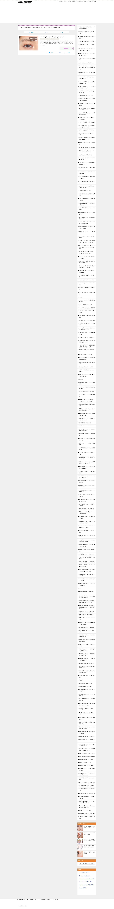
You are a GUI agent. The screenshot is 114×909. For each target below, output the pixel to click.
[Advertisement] (57, 14)
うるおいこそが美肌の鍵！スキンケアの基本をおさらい (87, 99)
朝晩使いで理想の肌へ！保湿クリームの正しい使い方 (87, 545)
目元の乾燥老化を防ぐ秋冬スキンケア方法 (87, 618)
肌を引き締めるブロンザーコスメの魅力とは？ (87, 695)
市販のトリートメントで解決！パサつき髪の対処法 (87, 486)
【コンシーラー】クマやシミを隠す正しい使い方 (87, 92)
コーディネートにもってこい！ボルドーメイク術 (87, 158)
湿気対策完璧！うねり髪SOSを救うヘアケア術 (87, 575)
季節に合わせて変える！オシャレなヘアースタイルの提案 (87, 467)
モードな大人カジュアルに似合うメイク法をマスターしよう (87, 328)
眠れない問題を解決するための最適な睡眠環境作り (87, 640)
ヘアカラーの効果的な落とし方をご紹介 (87, 288)
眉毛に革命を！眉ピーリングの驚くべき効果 (87, 631)
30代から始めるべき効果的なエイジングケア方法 (87, 37)
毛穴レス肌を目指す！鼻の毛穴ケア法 (87, 561)
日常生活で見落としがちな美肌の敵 (86, 508)
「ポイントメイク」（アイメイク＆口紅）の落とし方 (87, 82)
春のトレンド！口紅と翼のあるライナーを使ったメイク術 (87, 522)
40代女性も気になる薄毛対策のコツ (86, 62)
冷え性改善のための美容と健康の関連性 (87, 395)
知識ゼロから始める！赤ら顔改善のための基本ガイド (87, 654)
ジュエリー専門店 (82, 887)
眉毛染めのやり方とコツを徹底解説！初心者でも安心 (87, 635)
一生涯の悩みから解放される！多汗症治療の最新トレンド (87, 341)
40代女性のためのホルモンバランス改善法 (87, 59)
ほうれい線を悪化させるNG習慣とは (87, 130)
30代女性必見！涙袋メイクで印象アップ (87, 45)
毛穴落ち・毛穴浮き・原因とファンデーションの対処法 (87, 565)
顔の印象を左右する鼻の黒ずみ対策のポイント (87, 769)
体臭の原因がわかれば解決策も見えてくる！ (87, 363)
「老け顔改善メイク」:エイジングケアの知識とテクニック (87, 87)
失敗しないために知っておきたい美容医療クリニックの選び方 (87, 462)
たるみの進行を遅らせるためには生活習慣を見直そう (87, 113)
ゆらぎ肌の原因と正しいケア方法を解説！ (87, 143)
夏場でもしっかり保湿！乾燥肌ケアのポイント (87, 439)
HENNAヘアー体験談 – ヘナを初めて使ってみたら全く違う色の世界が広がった (87, 67)
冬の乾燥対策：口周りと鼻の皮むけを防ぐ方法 (87, 388)
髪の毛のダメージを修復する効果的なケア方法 (87, 797)
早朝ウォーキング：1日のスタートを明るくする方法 (87, 512)
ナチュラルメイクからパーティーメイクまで (87, 208)
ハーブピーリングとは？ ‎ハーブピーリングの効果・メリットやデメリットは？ (87, 247)
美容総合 (81, 680)
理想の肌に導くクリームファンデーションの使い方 (87, 584)
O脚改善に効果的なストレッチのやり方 (87, 73)
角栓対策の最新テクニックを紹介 (86, 759)
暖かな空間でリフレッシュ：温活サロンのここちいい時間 (87, 540)
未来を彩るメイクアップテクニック (86, 554)
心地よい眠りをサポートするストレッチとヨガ (87, 495)
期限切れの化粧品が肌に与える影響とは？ (87, 550)
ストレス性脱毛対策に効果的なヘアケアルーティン (87, 168)
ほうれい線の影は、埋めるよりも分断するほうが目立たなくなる (87, 126)
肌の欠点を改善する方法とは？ (85, 686)
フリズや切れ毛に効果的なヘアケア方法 (87, 276)
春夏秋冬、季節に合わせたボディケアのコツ (87, 536)
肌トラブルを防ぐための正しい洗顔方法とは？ (87, 699)
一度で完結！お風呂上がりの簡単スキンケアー (87, 333)
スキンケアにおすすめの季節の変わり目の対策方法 (87, 163)
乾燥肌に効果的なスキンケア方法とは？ (86, 350)
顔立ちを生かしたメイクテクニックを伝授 (87, 778)
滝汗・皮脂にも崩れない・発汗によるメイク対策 (87, 579)
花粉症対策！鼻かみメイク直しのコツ (87, 736)
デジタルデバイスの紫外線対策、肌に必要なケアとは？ (87, 186)
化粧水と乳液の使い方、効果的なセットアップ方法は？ (87, 414)
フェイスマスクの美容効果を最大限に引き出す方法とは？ (87, 262)
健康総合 (81, 379)
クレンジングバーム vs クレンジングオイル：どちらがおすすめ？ (87, 151)
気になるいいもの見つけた (84, 875)
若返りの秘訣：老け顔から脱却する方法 (87, 740)
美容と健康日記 (25, 2)
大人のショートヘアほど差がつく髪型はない (87, 444)
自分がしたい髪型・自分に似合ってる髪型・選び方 (87, 723)
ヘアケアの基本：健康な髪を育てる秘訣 (87, 293)
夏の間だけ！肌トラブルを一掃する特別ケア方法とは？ (87, 430)
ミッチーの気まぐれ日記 (84, 872)
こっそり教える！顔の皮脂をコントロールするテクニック (87, 109)
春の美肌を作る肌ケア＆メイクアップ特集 (87, 531)
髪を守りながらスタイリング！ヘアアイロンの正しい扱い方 (87, 802)
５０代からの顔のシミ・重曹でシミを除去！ (87, 817)
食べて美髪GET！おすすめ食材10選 (86, 785)
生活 (80, 588)
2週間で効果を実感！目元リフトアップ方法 (87, 32)
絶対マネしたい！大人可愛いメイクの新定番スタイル (87, 667)
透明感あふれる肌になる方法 (85, 762)
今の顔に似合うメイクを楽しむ (85, 354)
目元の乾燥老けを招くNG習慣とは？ (87, 614)
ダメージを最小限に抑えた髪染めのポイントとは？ (87, 177)
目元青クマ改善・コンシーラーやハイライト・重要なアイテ (87, 623)
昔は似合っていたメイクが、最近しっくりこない (87, 517)
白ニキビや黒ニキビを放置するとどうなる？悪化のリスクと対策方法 (87, 601)
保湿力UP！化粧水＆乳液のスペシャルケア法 (86, 370)
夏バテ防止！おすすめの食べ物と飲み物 (87, 434)
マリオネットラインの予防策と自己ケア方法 (87, 311)
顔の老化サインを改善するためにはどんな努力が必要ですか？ (87, 774)
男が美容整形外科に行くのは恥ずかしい (87, 592)
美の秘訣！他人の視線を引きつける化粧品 (87, 676)
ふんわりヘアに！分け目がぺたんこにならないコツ (87, 118)
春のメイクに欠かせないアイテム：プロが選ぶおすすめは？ (87, 526)
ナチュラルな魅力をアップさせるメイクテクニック (52, 37)
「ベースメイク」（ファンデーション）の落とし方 (86, 77)
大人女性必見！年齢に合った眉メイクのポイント (87, 458)
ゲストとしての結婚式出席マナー (86, 154)
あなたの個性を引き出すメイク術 (86, 95)
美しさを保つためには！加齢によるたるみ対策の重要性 (87, 671)
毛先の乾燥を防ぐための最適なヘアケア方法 (87, 558)
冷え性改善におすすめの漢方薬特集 (86, 391)
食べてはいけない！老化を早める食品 (87, 782)
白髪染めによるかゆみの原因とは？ (86, 611)
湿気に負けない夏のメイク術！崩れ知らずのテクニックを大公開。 (87, 570)
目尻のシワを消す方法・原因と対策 (86, 627)
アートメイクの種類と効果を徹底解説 (87, 147)
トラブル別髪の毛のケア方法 (85, 190)
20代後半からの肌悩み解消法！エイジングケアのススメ (87, 27)
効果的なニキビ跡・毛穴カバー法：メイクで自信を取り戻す (87, 409)
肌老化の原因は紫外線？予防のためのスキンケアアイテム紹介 (87, 704)
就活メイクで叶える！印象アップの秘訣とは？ (87, 481)
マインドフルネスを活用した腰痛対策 (87, 307)
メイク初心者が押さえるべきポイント (87, 320)
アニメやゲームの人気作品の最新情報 (86, 884)
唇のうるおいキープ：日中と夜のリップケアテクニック (87, 419)
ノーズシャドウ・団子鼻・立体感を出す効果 (87, 237)
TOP (23, 899)
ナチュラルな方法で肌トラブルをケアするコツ (87, 199)
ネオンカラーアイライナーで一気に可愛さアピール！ (87, 232)
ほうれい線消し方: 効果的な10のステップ (87, 134)
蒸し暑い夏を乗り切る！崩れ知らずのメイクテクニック (87, 744)
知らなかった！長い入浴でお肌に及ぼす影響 (87, 645)
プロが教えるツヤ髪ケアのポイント (86, 279)
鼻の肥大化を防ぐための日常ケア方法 (87, 813)
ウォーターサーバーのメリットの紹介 (86, 878)
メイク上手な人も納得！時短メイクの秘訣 (87, 316)
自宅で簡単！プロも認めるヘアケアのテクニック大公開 (87, 727)
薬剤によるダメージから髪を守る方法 (87, 756)
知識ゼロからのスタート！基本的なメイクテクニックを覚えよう (87, 650)
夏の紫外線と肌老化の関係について (86, 426)
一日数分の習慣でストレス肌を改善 (86, 337)
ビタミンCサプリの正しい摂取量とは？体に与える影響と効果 (86, 252)
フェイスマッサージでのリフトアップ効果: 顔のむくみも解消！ (87, 266)
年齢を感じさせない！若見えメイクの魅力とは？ (87, 491)
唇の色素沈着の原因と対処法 (85, 422)
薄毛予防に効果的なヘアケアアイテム (87, 753)
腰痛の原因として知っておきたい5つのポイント (87, 718)
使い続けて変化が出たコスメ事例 (86, 366)
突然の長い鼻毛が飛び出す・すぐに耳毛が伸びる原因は (87, 659)
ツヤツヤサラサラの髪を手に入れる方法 (87, 182)
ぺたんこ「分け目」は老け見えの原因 (87, 122)
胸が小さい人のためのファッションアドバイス (87, 709)
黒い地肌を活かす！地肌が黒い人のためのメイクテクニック (87, 806)
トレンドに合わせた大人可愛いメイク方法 (87, 194)
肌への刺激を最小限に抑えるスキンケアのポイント (87, 690)
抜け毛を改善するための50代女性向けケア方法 (87, 505)
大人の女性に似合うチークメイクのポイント (87, 448)
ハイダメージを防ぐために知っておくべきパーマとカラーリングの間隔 (87, 241)
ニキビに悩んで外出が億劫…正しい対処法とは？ (87, 218)
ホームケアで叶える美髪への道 (85, 304)
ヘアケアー (81, 297)
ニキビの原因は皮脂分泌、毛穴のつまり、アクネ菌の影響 (87, 222)
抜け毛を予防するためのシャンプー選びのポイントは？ (87, 500)
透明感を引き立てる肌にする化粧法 (86, 765)
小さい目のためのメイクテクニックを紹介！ (87, 472)
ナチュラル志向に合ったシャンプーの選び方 (87, 213)
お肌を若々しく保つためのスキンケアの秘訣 (87, 104)
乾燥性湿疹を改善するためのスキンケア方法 (89, 834)
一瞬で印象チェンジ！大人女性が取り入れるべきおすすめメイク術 (87, 346)
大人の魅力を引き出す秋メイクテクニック (87, 453)
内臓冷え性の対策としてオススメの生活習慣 (87, 383)
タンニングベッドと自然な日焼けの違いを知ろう (87, 172)
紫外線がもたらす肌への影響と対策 (86, 663)
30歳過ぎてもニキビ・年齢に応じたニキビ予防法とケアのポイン (87, 49)
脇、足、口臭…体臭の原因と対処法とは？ (87, 713)
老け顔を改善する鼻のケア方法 (85, 683)
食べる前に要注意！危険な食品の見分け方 (87, 789)
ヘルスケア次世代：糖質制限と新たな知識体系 (87, 301)
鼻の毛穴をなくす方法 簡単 (85, 810)
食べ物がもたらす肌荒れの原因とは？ (87, 793)
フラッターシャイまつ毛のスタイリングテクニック (87, 271)
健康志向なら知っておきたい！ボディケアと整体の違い (87, 375)
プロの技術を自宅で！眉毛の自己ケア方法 (87, 283)
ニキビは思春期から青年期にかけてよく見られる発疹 (87, 227)
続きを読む (66, 48)
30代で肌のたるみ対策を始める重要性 (87, 41)
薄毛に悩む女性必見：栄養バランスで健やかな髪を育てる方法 (87, 749)
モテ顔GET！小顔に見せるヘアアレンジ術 (87, 324)
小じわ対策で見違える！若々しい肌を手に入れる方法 (87, 476)
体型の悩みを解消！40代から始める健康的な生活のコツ (87, 358)
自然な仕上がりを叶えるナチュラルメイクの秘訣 (87, 732)
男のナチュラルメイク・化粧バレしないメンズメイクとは (87, 597)
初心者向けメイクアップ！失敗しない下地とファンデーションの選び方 (87, 400)
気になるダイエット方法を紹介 (85, 881)
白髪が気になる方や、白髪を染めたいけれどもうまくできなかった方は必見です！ (87, 607)
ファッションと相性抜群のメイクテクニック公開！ (87, 257)
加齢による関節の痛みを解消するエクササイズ (87, 405)
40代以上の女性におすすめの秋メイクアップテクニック (87, 54)
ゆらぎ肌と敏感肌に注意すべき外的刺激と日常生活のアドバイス (87, 138)
